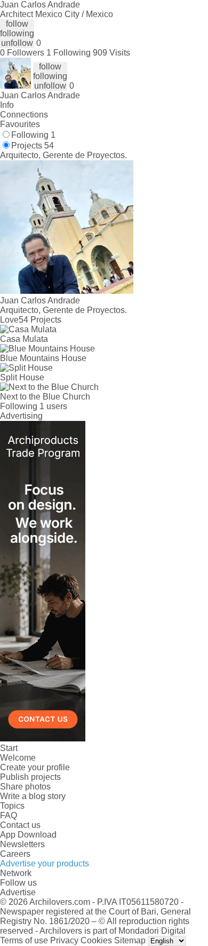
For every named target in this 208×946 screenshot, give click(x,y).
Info (7, 105)
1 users (53, 406)
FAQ (8, 815)
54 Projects (40, 319)
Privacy (64, 940)
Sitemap (130, 940)
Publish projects (30, 776)
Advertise (18, 892)
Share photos (25, 786)
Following (33, 134)
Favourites (20, 124)
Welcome (18, 757)
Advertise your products (44, 863)
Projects (32, 145)
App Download (28, 834)
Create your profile (35, 767)
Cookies (96, 940)
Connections (24, 114)
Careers (15, 853)
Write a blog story (33, 796)
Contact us (20, 825)
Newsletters (22, 844)
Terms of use (24, 940)
